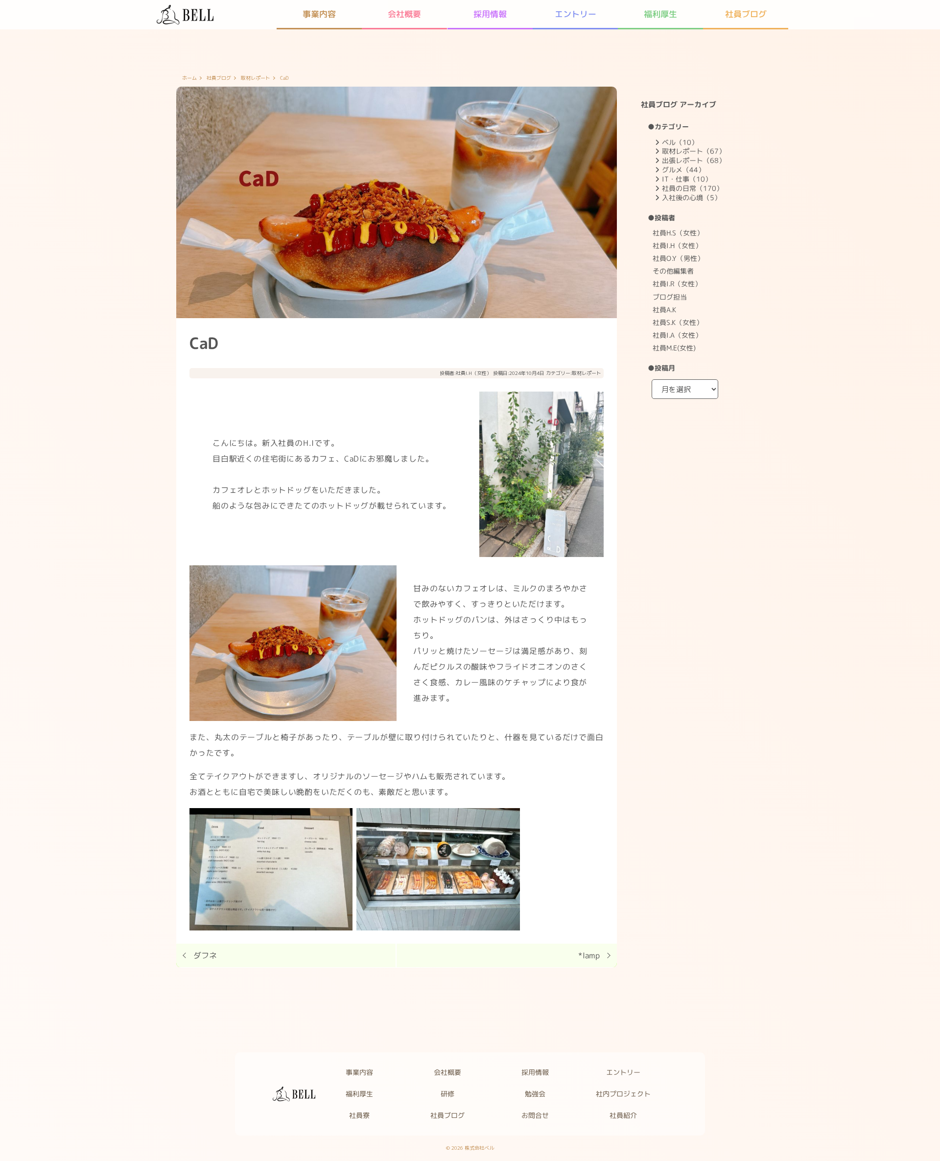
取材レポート (255, 78)
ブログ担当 (670, 297)
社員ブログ (745, 14)
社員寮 (359, 1115)
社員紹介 (623, 1115)
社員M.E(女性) (674, 347)
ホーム (189, 78)
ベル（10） (680, 142)
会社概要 (405, 14)
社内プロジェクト (623, 1093)
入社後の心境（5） (691, 197)
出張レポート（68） (694, 160)
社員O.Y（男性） (678, 258)
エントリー (575, 14)
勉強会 (535, 1093)
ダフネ (205, 955)
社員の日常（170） (692, 188)
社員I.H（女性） (474, 373)
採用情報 (490, 14)
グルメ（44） (683, 169)
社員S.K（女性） (678, 322)
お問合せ (535, 1115)
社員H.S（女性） (678, 232)
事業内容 (319, 14)
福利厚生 (660, 14)
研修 (447, 1093)
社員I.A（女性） (677, 335)
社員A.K (664, 309)
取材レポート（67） (694, 151)
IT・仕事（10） (687, 179)
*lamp (589, 955)
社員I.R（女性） (677, 283)
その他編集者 (673, 271)
